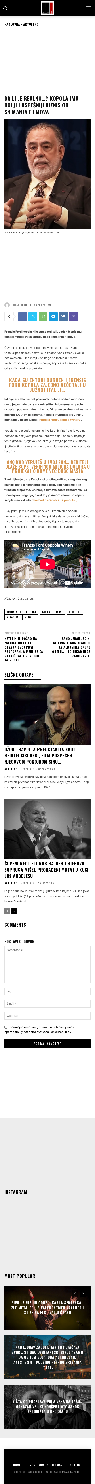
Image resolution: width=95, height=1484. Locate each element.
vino (28, 617)
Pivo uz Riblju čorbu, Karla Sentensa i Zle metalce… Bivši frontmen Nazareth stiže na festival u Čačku (47, 1307)
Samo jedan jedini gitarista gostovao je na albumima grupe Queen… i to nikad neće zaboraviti (71, 647)
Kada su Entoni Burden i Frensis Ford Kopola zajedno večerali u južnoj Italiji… (47, 384)
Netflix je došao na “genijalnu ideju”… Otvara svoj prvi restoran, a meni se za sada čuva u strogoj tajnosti (23, 649)
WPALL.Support (71, 1471)
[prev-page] (7, 911)
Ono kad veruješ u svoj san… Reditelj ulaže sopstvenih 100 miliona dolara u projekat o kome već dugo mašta (47, 466)
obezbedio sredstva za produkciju (55, 500)
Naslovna (12, 24)
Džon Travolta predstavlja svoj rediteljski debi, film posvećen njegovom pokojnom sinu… (39, 755)
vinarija (13, 617)
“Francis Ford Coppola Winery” (59, 419)
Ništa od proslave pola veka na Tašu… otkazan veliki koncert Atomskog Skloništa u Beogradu (47, 1406)
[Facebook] (22, 316)
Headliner (20, 305)
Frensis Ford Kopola (21, 612)
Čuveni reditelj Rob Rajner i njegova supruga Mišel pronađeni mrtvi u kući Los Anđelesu (46, 869)
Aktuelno (31, 24)
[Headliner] (47, 8)
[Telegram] (53, 316)
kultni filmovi (52, 612)
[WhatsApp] (43, 316)
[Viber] (73, 316)
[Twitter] (32, 316)
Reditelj (75, 612)
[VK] (63, 316)
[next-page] (14, 911)
